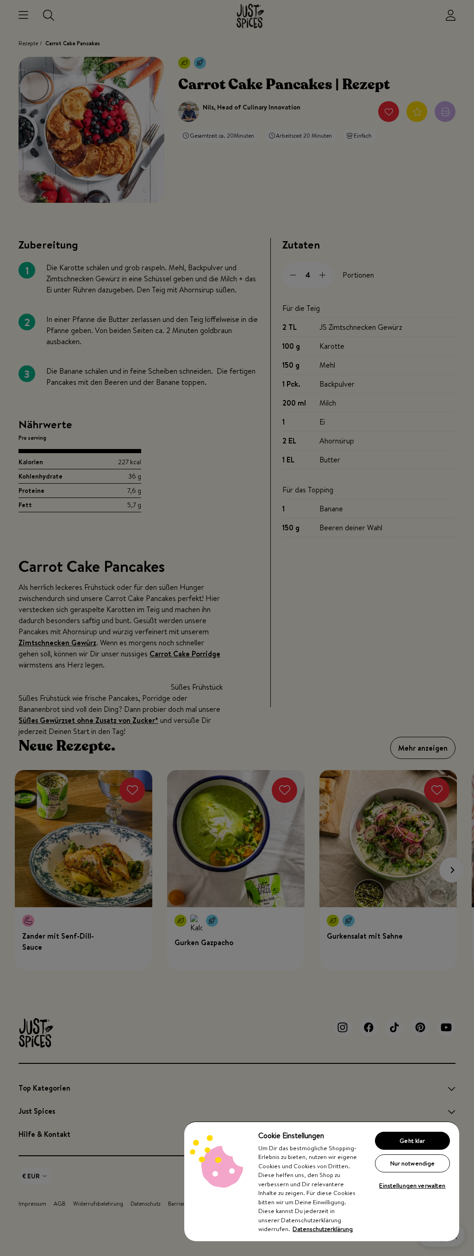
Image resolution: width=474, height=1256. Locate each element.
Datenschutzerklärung (323, 1229)
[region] (321, 1181)
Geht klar (412, 1140)
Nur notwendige (412, 1163)
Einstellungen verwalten (412, 1185)
